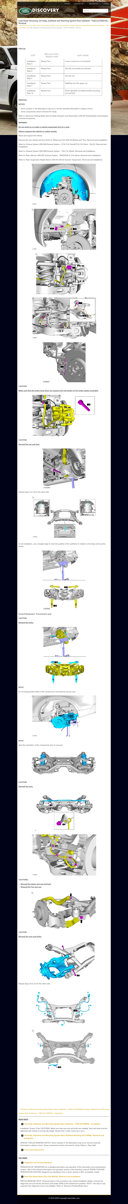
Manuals (67, 4)
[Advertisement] (64, 38)
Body (52, 25)
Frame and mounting (62, 25)
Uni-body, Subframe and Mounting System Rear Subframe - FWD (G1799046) (51, 1109)
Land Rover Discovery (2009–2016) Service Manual (34, 25)
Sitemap (106, 4)
